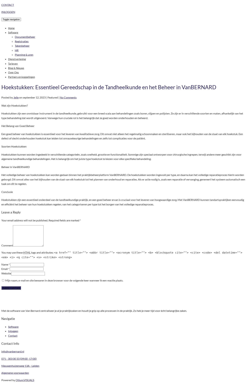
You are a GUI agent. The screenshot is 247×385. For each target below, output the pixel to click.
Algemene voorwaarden (15, 372)
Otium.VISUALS (25, 380)
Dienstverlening (17, 59)
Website (6, 273)
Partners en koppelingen (21, 76)
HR (16, 50)
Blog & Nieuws (16, 68)
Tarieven (13, 63)
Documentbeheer (25, 36)
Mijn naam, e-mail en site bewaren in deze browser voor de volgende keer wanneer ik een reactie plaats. (64, 280)
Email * (5, 268)
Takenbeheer (22, 45)
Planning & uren (24, 54)
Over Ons (13, 72)
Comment (7, 245)
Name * (5, 264)
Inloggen (13, 331)
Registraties (22, 41)
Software (13, 32)
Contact (12, 335)
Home (11, 28)
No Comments (68, 97)
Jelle (16, 97)
